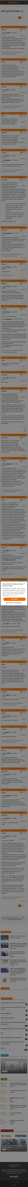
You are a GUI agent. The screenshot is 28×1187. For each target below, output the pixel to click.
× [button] (24, 583)
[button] (14, 603)
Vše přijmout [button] (14, 599)
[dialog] (14, 593)
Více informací (13, 595)
